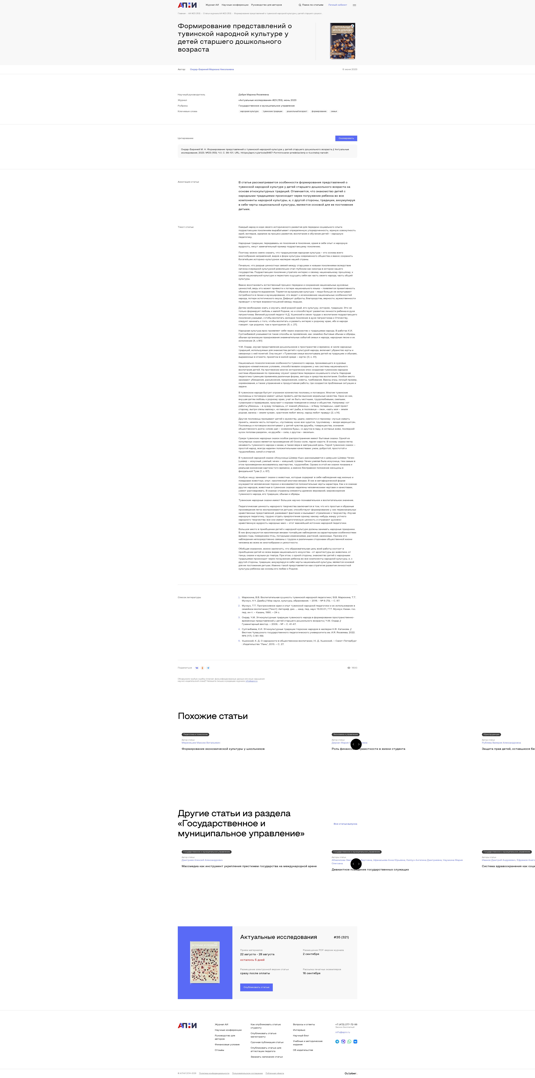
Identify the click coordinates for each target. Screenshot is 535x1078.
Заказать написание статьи (267, 1057)
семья (334, 111)
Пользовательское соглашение (247, 1073)
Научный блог (301, 1036)
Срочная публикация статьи (267, 1042)
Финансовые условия (227, 1045)
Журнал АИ (212, 5)
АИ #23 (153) (194, 13)
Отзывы (219, 1050)
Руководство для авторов (266, 5)
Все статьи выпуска (345, 824)
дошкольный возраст (297, 111)
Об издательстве (303, 1050)
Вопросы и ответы (304, 1025)
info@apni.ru (251, 681)
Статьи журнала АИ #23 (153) (217, 13)
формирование (319, 111)
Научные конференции (235, 5)
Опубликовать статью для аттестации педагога (266, 1049)
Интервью (299, 1030)
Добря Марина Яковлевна (254, 95)
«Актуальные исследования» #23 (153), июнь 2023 (267, 100)
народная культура (249, 111)
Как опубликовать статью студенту (266, 1026)
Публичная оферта (275, 1073)
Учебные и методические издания (308, 1043)
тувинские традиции (272, 111)
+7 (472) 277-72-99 (346, 1025)
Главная (182, 13)
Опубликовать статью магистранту (263, 1035)
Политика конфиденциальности (214, 1073)
